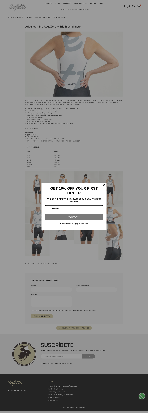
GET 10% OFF (74, 217)
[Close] (104, 185)
